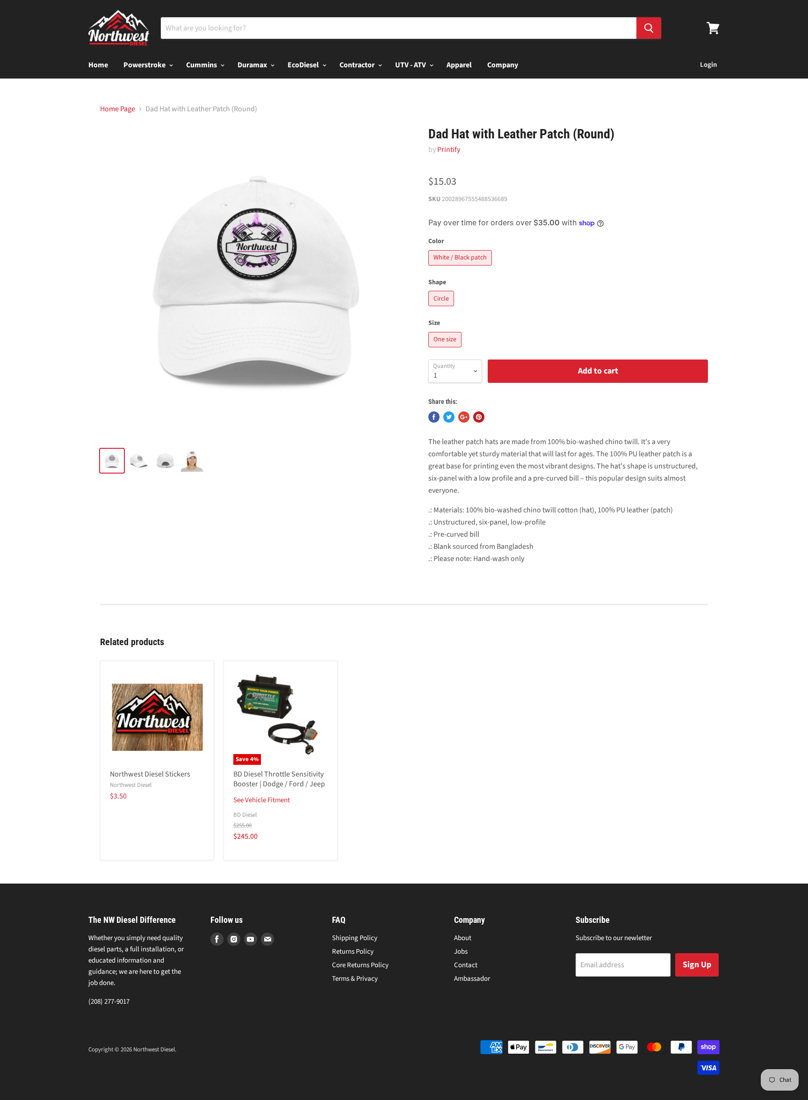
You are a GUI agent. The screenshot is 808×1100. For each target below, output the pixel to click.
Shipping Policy (354, 938)
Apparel (459, 65)
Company (502, 65)
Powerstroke (145, 65)
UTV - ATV (411, 65)
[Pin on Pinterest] (478, 417)
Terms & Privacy (355, 979)
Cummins (202, 65)
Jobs (461, 951)
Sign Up (697, 965)
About (462, 938)
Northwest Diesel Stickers (150, 774)
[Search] (648, 28)
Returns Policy (353, 951)
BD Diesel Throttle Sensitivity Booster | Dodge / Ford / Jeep (279, 779)
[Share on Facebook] (434, 417)
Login (708, 65)
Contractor (357, 65)
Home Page (117, 109)
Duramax (253, 65)
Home (98, 65)
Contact (465, 965)
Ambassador (472, 979)
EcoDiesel (304, 65)
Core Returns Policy (360, 965)
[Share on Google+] (463, 417)
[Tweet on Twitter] (448, 417)
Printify (448, 149)
